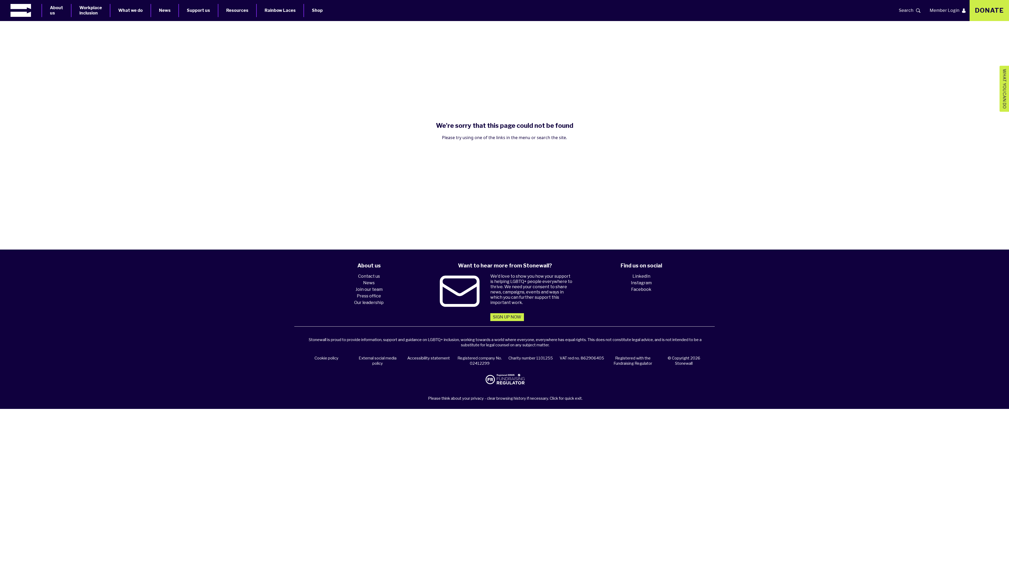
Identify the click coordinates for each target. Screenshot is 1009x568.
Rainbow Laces (280, 10)
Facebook (641, 289)
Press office (369, 295)
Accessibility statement (428, 358)
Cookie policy (326, 358)
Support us (198, 10)
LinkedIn (641, 276)
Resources (237, 10)
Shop (317, 10)
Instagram (641, 282)
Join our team (369, 289)
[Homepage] (26, 10)
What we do (130, 10)
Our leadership (369, 302)
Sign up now (507, 317)
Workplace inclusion (90, 10)
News (165, 10)
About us (56, 10)
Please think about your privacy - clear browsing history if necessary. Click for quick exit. (505, 398)
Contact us (369, 276)
